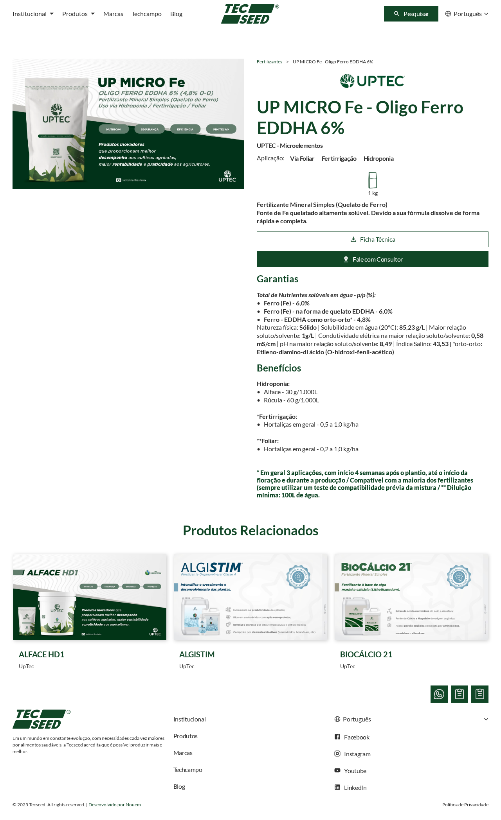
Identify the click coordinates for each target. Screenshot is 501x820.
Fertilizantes (269, 62)
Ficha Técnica (377, 239)
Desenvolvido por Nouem (114, 804)
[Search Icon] (411, 14)
